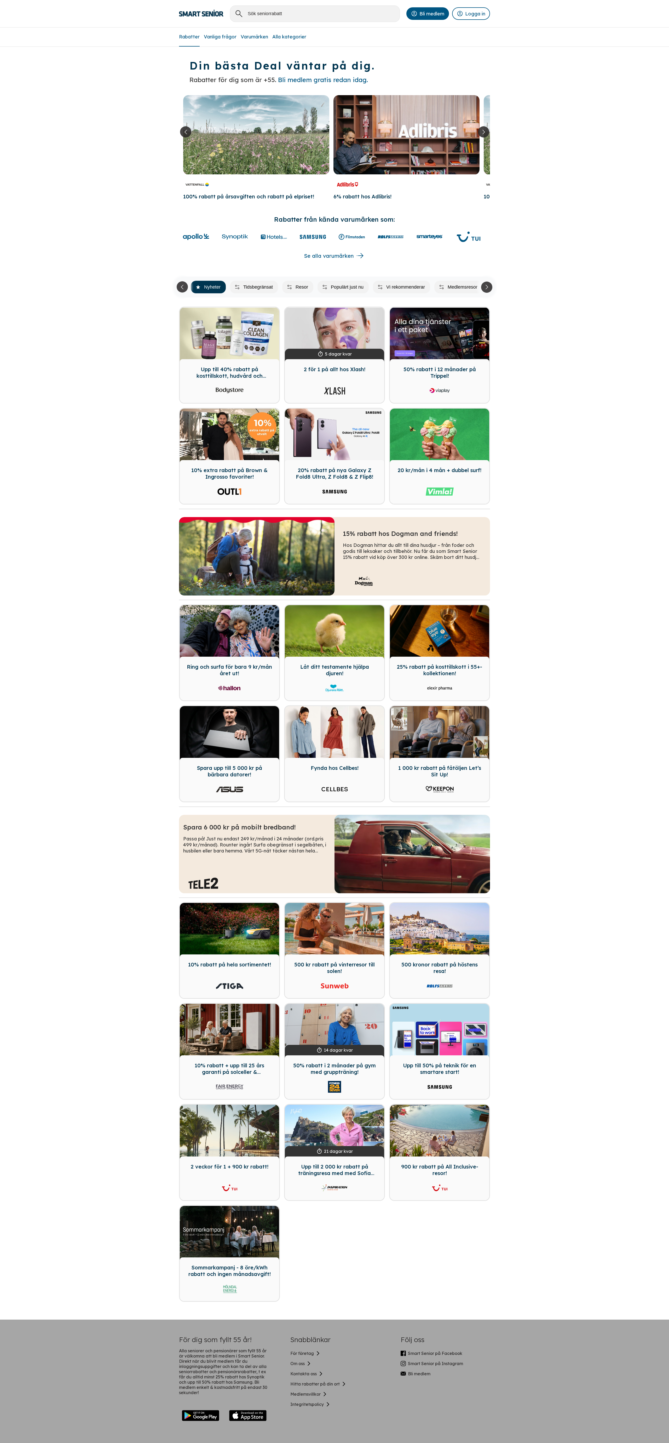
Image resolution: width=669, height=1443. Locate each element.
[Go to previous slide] (185, 132)
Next (485, 287)
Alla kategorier (289, 37)
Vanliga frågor (220, 37)
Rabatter (189, 37)
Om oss (297, 1363)
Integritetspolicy (307, 1404)
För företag (302, 1353)
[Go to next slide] (483, 132)
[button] (427, 13)
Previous (183, 287)
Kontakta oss (303, 1373)
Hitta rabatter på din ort (315, 1384)
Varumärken (254, 37)
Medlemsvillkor (305, 1394)
